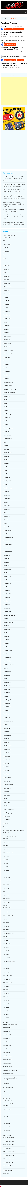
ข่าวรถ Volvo (6, 791)
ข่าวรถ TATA (6, 767)
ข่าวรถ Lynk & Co (7, 594)
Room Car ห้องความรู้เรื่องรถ (10, 1078)
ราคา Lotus (6, 926)
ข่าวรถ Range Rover (8, 700)
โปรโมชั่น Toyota (7, 1066)
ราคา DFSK (5, 867)
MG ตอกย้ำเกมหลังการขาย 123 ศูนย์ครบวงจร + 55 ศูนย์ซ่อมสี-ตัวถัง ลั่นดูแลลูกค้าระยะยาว (13, 217)
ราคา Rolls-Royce (7, 982)
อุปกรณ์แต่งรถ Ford (8, 1166)
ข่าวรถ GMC (6, 445)
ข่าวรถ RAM (6, 696)
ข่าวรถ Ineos (6, 491)
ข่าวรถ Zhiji (5, 823)
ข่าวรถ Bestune (7, 318)
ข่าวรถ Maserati (7, 601)
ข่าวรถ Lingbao (7, 576)
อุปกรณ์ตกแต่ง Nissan (8, 1155)
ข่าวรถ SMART (6, 739)
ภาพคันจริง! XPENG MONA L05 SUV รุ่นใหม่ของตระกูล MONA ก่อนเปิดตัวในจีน (14, 185)
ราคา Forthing (6, 877)
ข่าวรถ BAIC (6, 297)
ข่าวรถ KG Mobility (7, 530)
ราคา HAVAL (6, 891)
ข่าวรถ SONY (6, 742)
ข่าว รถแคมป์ (6, 251)
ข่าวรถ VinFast (6, 781)
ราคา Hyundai (6, 899)
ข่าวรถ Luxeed (6, 587)
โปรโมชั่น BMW (7, 1028)
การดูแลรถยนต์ (6, 244)
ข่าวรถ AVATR (6, 294)
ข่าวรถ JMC (6, 527)
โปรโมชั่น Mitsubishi (8, 1056)
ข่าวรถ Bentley (6, 315)
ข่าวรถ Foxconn (7, 421)
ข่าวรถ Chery (6, 347)
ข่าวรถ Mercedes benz (9, 615)
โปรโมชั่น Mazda (7, 1049)
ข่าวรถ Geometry (7, 438)
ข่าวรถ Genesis (7, 435)
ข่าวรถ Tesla (6, 770)
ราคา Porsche (6, 972)
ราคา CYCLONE (7, 1109)
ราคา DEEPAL (6, 860)
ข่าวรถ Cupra (6, 361)
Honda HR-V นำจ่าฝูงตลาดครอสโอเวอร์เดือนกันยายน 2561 (12, 49)
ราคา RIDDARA (6, 979)
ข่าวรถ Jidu (5, 520)
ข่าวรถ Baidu (6, 301)
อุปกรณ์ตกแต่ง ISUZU (8, 1141)
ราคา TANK (6, 993)
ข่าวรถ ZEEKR (6, 820)
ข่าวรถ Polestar (7, 682)
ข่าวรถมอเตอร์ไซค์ (7, 1100)
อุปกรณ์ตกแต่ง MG (7, 1148)
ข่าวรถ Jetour (6, 516)
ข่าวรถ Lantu (6, 548)
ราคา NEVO (6, 951)
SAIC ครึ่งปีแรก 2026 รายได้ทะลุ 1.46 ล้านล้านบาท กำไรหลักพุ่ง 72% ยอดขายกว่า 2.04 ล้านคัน (14, 178)
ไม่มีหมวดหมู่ (6, 1174)
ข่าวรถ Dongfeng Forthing (9, 389)
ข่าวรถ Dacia (6, 364)
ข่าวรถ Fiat (5, 403)
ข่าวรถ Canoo (6, 340)
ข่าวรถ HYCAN (6, 477)
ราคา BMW (5, 846)
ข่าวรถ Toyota (6, 774)
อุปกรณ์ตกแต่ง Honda (8, 1137)
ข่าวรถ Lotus (6, 580)
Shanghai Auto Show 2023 (10, 1024)
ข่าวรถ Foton (6, 417)
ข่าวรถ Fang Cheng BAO (9, 392)
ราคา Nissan (6, 954)
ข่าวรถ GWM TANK (8, 453)
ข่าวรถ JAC (5, 502)
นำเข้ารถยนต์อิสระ (7, 1095)
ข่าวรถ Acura (6, 262)
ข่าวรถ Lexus (6, 562)
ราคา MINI (5, 940)
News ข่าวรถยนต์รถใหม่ (9, 44)
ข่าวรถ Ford (20, 60)
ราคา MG (5, 937)
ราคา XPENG (6, 1014)
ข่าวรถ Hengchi (7, 460)
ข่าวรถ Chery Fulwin (8, 350)
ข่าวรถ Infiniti (6, 495)
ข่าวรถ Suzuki (6, 760)
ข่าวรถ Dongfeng (7, 385)
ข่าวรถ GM (5, 442)
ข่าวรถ (4, 255)
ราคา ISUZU (6, 906)
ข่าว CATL (5, 248)
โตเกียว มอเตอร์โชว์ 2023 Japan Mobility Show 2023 (13, 831)
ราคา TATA (6, 997)
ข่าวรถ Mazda (6, 608)
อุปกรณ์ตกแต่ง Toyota (8, 1162)
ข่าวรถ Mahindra (7, 597)
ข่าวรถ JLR (5, 523)
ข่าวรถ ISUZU (6, 498)
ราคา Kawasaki (6, 1123)
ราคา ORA (5, 965)
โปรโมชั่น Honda (7, 1038)
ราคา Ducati (6, 1113)
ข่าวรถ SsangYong (7, 746)
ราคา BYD (5, 849)
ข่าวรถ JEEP (6, 513)
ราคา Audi (5, 838)
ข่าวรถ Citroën (6, 357)
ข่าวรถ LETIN (6, 558)
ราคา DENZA (6, 863)
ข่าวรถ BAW (6, 308)
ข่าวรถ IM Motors (7, 488)
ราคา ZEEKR (6, 1018)
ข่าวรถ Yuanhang (7, 816)
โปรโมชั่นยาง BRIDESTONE (10, 1070)
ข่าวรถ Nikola (6, 643)
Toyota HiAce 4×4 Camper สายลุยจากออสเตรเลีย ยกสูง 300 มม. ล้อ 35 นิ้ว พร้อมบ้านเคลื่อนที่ (13, 204)
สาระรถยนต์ (6, 1083)
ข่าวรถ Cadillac (7, 336)
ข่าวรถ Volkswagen (8, 784)
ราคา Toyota (6, 1004)
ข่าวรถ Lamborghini (8, 537)
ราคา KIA (5, 919)
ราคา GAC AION (7, 881)
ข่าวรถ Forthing (7, 414)
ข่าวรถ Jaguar (6, 509)
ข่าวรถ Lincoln (6, 573)
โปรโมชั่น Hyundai (7, 1042)
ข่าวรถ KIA (5, 534)
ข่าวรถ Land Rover (7, 544)
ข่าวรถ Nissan (6, 654)
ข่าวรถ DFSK (6, 378)
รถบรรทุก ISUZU (7, 907)
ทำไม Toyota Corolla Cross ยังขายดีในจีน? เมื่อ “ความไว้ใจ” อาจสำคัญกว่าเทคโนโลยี (14, 190)
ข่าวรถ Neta (6, 636)
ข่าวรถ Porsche (7, 686)
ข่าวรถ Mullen (6, 633)
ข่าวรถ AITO (6, 272)
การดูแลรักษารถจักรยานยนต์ (10, 1080)
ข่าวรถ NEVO (6, 640)
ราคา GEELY (6, 884)
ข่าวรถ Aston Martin (8, 287)
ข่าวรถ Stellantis (7, 753)
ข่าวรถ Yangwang (7, 813)
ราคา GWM (6, 888)
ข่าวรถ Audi (6, 290)
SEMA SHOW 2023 (8, 1088)
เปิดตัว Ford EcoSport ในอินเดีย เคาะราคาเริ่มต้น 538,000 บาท (14, 64)
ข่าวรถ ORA (6, 668)
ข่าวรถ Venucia (7, 777)
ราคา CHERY (6, 856)
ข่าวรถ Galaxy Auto (8, 428)
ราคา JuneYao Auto (8, 915)
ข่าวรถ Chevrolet (7, 354)
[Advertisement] (14, 91)
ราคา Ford (20, 29)
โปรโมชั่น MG (6, 1052)
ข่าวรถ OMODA (7, 661)
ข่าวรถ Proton (6, 689)
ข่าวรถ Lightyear (7, 569)
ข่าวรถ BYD (6, 332)
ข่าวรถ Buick (6, 329)
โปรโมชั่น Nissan (7, 1059)
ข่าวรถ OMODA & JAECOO (10, 664)
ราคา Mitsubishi (7, 944)
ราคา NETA (6, 947)
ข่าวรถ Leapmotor (7, 551)
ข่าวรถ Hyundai (7, 481)
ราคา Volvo (6, 1007)
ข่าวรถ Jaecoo (6, 505)
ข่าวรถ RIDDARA (7, 707)
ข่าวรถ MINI (6, 626)
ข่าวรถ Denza (6, 375)
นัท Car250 (5, 36)
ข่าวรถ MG (5, 618)
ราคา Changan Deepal (8, 853)
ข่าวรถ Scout (6, 728)
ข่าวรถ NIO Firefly (7, 650)
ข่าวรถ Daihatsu (7, 368)
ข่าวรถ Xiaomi (6, 806)
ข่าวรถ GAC (6, 424)
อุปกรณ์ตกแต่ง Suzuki (8, 1159)
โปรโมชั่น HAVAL (7, 1035)
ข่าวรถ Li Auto (6, 566)
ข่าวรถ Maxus (6, 604)
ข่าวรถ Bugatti (6, 325)
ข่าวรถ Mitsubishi (7, 629)
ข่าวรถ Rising (6, 710)
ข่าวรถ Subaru (6, 756)
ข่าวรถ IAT (5, 484)
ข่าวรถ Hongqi (6, 470)
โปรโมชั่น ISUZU (7, 1045)
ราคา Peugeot (6, 968)
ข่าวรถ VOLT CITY (7, 788)
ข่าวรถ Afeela (6, 265)
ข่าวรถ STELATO (7, 749)
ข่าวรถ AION (6, 269)
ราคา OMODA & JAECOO (9, 961)
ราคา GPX (5, 1116)
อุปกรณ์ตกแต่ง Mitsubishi (9, 1152)
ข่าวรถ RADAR (6, 693)
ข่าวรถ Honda (6, 467)
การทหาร (5, 1091)
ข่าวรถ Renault (6, 703)
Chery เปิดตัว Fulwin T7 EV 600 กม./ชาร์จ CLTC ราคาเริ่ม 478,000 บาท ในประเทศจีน (14, 223)
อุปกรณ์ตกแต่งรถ (7, 1136)
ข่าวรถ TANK (6, 763)
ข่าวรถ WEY (6, 799)
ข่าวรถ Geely (6, 431)
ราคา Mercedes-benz (8, 933)
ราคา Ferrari (6, 870)
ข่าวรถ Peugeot (7, 675)
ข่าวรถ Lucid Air (7, 583)
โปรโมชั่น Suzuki (7, 1063)
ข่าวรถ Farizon (6, 396)
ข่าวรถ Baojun (6, 304)
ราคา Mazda (6, 930)
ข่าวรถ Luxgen (6, 590)
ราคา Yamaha (6, 1130)
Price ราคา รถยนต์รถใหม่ (10, 29)
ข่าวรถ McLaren (7, 611)
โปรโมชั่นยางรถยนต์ (8, 1073)
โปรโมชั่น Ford (6, 1031)
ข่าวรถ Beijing (6, 311)
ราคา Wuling (6, 1011)
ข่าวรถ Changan (7, 343)
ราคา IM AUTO (6, 902)
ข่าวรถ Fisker (6, 407)
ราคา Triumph (6, 1127)
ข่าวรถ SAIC (6, 724)
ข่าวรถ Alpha (6, 280)
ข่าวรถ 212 (5, 258)
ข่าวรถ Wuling (6, 802)
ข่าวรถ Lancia (6, 541)
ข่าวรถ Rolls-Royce (8, 721)
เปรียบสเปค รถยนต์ (8, 1170)
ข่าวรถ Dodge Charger (9, 382)
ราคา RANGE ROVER (8, 975)
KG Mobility (6, 241)
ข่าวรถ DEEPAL (6, 371)
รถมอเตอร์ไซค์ (6, 1098)
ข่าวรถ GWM (6, 449)
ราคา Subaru (6, 986)
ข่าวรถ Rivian (6, 714)
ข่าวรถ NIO (5, 647)
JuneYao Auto (6, 237)
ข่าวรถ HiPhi (6, 463)
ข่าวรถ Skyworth (7, 735)
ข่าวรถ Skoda (6, 731)
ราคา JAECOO (6, 912)
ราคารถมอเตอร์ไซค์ (8, 1104)
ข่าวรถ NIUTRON (7, 657)
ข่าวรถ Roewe (6, 717)
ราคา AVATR (6, 842)
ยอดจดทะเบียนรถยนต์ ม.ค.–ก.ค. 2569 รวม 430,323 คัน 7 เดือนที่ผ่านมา (13, 210)
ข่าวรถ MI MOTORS (8, 622)
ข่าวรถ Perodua (7, 671)
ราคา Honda (6, 895)
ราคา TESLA (6, 1000)
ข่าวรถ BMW (6, 322)
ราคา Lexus (6, 922)
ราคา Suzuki (6, 990)
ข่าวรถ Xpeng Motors (8, 809)
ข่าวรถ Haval (6, 456)
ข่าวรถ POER (6, 678)
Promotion (5, 1022)
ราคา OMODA (6, 958)
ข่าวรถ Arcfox (6, 283)
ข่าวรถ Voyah (6, 795)
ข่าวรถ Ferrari (6, 400)
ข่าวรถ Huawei (6, 474)
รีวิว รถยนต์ (5, 827)
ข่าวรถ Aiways (6, 276)
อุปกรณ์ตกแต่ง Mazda (8, 1144)
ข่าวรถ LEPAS (6, 555)
